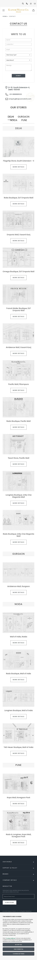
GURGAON (23, 116)
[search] (23, 3)
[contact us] (35, 3)
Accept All (18, 944)
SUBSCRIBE (9, 902)
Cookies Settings (18, 954)
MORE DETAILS (18, 167)
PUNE (24, 120)
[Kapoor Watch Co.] (18, 10)
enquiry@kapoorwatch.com (20, 99)
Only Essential (18, 949)
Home (5, 16)
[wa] (31, 3)
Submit (18, 76)
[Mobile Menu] (3, 11)
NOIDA (13, 120)
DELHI (11, 116)
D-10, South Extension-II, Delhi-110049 (19, 88)
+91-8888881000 (15, 94)
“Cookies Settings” (11, 938)
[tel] (27, 3)
